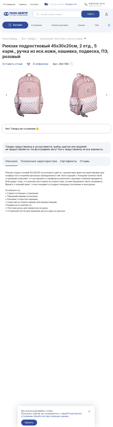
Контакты (34, 4)
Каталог (18, 24)
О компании (36, 25)
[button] (6, 95)
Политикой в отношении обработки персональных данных (51, 415)
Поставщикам (9, 4)
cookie (49, 410)
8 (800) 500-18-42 (97, 4)
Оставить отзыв (12, 63)
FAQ (97, 25)
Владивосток (71, 4)
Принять (29, 422)
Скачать (81, 25)
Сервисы (23, 4)
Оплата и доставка (60, 25)
